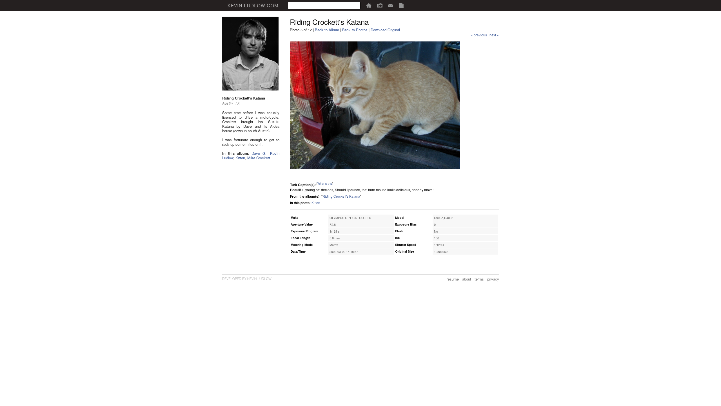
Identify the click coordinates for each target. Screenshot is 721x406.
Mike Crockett (258, 157)
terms (479, 279)
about (466, 279)
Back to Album (327, 29)
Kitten (240, 157)
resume (453, 279)
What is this (324, 184)
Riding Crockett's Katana (341, 196)
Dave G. (259, 153)
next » (494, 34)
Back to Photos (355, 29)
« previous (479, 34)
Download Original (385, 29)
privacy (493, 279)
